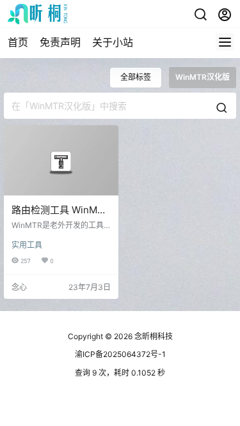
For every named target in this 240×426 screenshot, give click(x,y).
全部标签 (135, 77)
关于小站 (112, 42)
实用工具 (27, 245)
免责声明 (60, 42)
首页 (18, 42)
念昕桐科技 (152, 336)
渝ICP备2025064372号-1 (120, 354)
